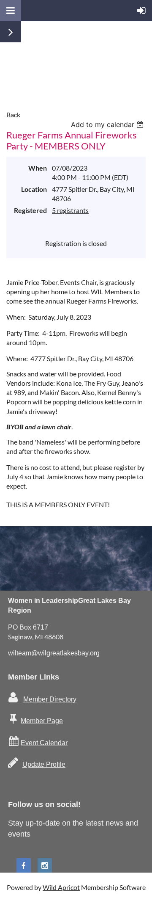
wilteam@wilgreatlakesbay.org (54, 653)
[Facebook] (23, 865)
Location (34, 189)
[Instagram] (45, 865)
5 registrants (70, 210)
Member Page (42, 720)
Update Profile (43, 764)
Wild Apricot (61, 887)
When (37, 168)
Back (13, 115)
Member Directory (49, 699)
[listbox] (108, 124)
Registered (30, 210)
